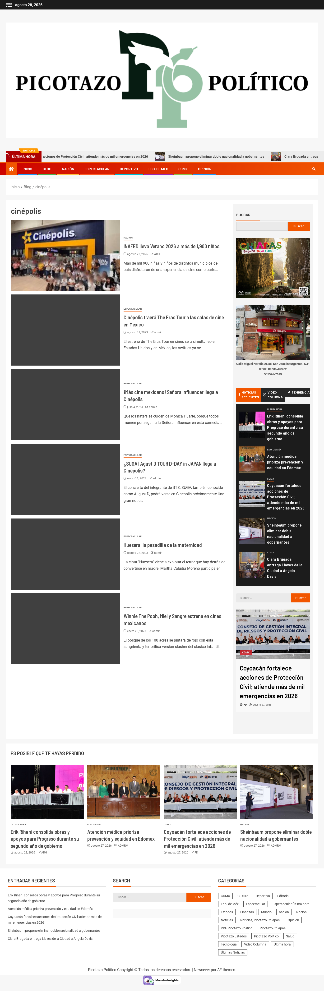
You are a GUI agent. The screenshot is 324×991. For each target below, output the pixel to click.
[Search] (314, 169)
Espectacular (97, 169)
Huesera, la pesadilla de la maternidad (163, 545)
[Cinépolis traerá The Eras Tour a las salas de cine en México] (65, 330)
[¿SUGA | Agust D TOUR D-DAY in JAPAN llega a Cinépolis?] (65, 479)
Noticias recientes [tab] (250, 394)
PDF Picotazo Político (236, 928)
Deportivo (129, 169)
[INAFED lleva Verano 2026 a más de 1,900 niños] (65, 255)
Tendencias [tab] (301, 392)
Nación (68, 169)
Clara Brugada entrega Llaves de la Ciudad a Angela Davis (284, 567)
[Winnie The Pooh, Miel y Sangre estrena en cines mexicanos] (65, 628)
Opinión (205, 169)
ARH (157, 254)
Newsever (202, 970)
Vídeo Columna (255, 944)
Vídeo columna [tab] (275, 394)
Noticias (227, 920)
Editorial (283, 896)
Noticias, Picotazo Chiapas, (260, 920)
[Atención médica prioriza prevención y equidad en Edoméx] (252, 459)
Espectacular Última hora (291, 904)
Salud (290, 936)
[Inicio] (11, 169)
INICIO (27, 169)
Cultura (242, 896)
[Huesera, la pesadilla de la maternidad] (65, 554)
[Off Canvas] (9, 5)
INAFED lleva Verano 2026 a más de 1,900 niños (171, 246)
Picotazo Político (266, 936)
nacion (128, 237)
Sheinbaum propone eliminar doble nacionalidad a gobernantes (187, 156)
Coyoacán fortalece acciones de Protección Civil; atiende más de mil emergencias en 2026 (286, 497)
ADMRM (123, 845)
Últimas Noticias (233, 952)
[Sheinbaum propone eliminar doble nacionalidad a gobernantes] (252, 531)
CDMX (183, 169)
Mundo (266, 912)
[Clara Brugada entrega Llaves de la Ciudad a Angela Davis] (252, 565)
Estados (227, 912)
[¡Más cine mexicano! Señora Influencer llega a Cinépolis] (65, 404)
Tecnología (229, 944)
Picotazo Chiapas (273, 928)
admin (158, 332)
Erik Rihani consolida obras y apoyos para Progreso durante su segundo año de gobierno (285, 427)
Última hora (274, 409)
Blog (47, 169)
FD (196, 852)
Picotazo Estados (234, 936)
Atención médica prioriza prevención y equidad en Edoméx (285, 462)
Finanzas (247, 912)
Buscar (243, 215)
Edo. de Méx (158, 169)
